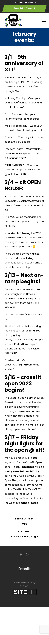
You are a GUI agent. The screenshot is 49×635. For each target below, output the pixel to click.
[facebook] (21, 554)
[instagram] (27, 554)
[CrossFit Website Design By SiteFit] (25, 591)
